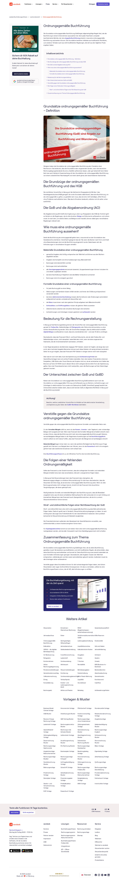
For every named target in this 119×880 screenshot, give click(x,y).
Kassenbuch (91, 446)
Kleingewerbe (76, 327)
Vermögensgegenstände (57, 269)
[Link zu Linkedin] (109, 875)
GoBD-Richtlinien (73, 405)
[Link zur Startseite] (14, 824)
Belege (79, 216)
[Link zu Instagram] (99, 875)
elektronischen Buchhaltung (61, 297)
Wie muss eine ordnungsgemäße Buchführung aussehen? (65, 67)
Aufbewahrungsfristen (87, 356)
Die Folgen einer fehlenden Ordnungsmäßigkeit (61, 86)
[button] (29, 4)
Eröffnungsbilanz (64, 305)
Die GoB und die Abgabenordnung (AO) (59, 64)
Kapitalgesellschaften (53, 529)
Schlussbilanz (50, 305)
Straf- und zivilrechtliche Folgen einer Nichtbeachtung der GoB (68, 89)
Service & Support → (16, 830)
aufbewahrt (86, 312)
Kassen (77, 429)
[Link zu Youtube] (105, 875)
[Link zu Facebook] (96, 875)
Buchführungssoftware (54, 454)
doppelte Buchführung (72, 38)
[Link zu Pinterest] (102, 875)
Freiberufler (54, 327)
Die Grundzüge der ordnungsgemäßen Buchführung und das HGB (67, 62)
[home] (14, 4)
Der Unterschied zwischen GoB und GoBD (60, 80)
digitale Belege (48, 332)
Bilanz (51, 302)
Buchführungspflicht (98, 436)
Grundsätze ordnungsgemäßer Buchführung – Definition (64, 59)
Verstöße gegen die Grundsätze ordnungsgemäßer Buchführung (66, 83)
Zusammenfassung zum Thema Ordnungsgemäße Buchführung (66, 93)
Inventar (84, 429)
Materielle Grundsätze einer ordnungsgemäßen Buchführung (67, 71)
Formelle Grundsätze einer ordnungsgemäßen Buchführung (67, 74)
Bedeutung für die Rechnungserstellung (59, 77)
